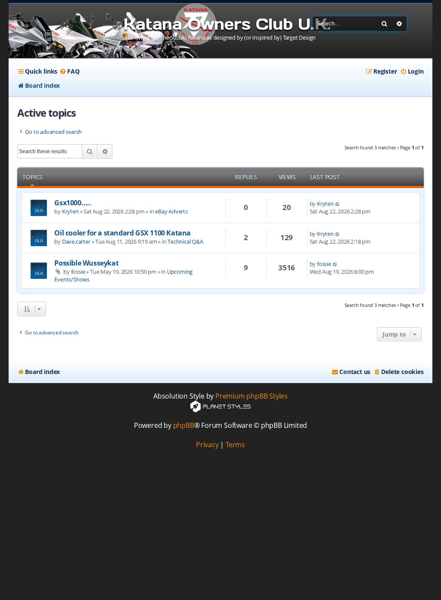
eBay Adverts (171, 211)
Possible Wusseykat (86, 263)
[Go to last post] (338, 203)
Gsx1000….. (72, 202)
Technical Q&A (185, 241)
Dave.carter (76, 241)
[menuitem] (69, 71)
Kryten (70, 211)
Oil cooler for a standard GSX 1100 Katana (122, 233)
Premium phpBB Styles (251, 396)
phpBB (183, 425)
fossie (78, 271)
